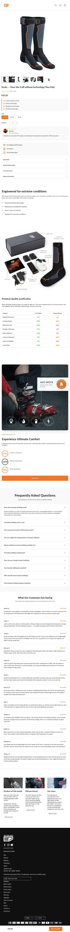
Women (6, 858)
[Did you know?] (34, 783)
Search (5, 905)
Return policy (7, 884)
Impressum (7, 911)
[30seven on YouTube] (12, 845)
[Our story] (56, 783)
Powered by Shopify (8, 848)
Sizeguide (6, 897)
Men (5, 855)
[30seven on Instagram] (8, 845)
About (5, 866)
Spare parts (7, 892)
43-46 (19, 117)
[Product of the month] (13, 783)
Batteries (6, 860)
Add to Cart (55, 929)
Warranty (6, 895)
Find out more (53, 813)
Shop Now (35, 478)
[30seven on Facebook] (5, 845)
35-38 (4, 117)
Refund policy (7, 887)
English (28, 918)
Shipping (6, 881)
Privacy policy (7, 889)
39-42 (12, 117)
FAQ (5, 903)
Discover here (9, 817)
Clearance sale (8, 868)
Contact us (7, 908)
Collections (7, 863)
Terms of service (8, 900)
